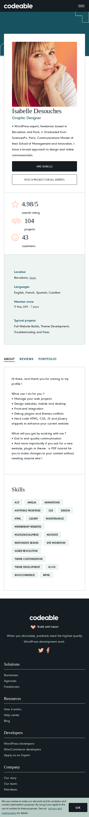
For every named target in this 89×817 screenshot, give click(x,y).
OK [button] (78, 807)
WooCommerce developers (22, 749)
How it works (12, 709)
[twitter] (41, 650)
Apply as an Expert (17, 755)
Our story (10, 777)
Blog (7, 720)
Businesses (11, 675)
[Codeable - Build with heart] (22, 5)
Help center (11, 715)
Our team (10, 783)
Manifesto (10, 789)
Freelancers (11, 686)
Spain (33, 278)
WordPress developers (19, 743)
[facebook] (48, 650)
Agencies (10, 680)
